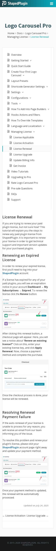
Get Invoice (19, 165)
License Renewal (22, 148)
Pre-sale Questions (22, 188)
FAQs (14, 194)
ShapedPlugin (28, 542)
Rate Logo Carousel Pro (24, 182)
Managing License (21, 131)
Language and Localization (26, 126)
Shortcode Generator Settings (28, 86)
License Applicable (23, 137)
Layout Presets (19, 81)
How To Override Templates (27, 120)
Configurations (19, 97)
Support (15, 199)
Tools (14, 103)
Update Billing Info (23, 160)
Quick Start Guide (21, 66)
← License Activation (13, 515)
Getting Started (19, 60)
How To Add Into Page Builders (28, 109)
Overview (16, 54)
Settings (15, 92)
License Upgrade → (37, 515)
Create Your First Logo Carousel (24, 73)
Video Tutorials (19, 171)
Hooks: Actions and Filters (25, 114)
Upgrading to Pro (21, 177)
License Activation (23, 143)
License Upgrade (22, 154)
